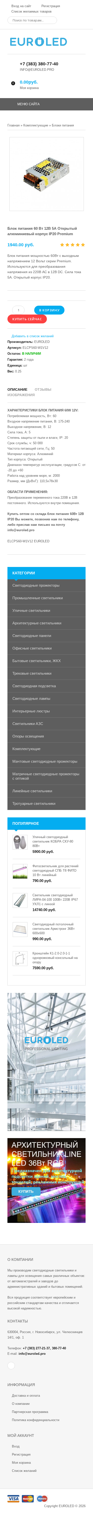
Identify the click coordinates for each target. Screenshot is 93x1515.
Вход (16, 1446)
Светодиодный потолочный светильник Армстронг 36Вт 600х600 (53, 928)
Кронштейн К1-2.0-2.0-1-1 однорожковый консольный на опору (55, 957)
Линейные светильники (32, 791)
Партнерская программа (30, 1412)
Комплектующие (26, 749)
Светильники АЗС (27, 724)
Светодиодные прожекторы (36, 585)
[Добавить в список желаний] (30, 336)
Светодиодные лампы (31, 698)
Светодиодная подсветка (34, 686)
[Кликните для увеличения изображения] (46, 174)
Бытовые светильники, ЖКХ (36, 661)
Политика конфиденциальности (35, 1420)
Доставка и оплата (26, 1395)
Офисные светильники (32, 648)
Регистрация (50, 6)
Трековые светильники (31, 673)
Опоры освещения (28, 736)
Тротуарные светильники (33, 803)
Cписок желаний (24, 1471)
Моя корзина (21, 1462)
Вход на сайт (20, 6)
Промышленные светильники (37, 598)
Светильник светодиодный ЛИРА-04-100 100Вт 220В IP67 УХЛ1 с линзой (55, 899)
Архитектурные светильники (36, 623)
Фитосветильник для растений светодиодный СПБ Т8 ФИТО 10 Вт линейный (55, 870)
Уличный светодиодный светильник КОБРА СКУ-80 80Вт (52, 841)
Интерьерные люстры (31, 711)
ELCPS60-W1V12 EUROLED (28, 541)
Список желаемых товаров (31, 11)
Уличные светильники (31, 610)
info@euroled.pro (20, 530)
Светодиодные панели (31, 636)
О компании (21, 1404)
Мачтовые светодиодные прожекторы (44, 761)
